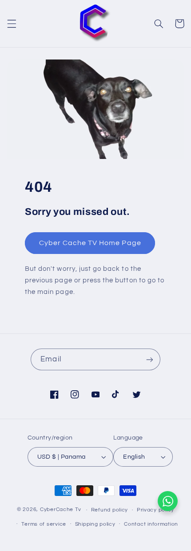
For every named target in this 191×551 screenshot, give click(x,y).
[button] (11, 23)
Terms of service (43, 524)
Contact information (151, 524)
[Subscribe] (149, 359)
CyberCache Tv (60, 509)
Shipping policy (95, 524)
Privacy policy (155, 509)
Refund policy (109, 509)
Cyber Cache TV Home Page (90, 243)
